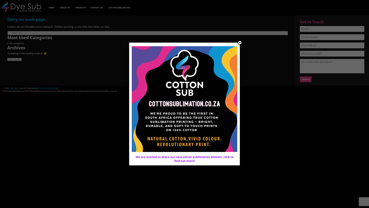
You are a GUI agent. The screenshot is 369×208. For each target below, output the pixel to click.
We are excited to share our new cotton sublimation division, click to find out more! (185, 159)
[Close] (240, 43)
